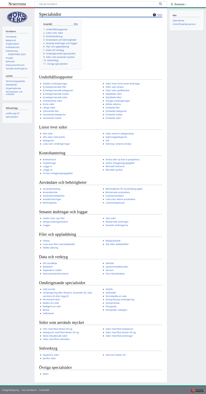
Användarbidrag (51, 188)
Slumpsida (111, 306)
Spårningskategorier (116, 136)
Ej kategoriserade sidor (55, 97)
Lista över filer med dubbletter (59, 244)
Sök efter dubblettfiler (117, 244)
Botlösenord (49, 159)
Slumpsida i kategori (116, 309)
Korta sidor (48, 104)
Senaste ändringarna (117, 225)
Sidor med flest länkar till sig (121, 332)
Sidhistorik (48, 313)
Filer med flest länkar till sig (57, 328)
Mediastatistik (113, 240)
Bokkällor (48, 266)
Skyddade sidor (114, 93)
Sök (107, 140)
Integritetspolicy (10, 389)
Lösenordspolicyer (115, 202)
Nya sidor (111, 218)
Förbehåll (44, 389)
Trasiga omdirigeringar (118, 100)
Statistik (110, 263)
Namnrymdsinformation (56, 273)
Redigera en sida (52, 306)
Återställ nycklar (114, 169)
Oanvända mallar (52, 117)
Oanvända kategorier (54, 114)
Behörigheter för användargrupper (124, 188)
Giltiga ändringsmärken (55, 221)
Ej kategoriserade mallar (56, 93)
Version (110, 270)
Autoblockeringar (52, 199)
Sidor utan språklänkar (118, 90)
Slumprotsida (113, 302)
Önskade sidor (113, 117)
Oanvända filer (51, 110)
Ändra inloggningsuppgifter (120, 162)
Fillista (46, 240)
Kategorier (48, 140)
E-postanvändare (115, 195)
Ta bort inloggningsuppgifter (58, 173)
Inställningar (49, 162)
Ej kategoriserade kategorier (58, 90)
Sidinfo (109, 289)
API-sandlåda (50, 263)
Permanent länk (51, 299)
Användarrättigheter (54, 195)
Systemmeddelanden (117, 266)
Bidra (46, 373)
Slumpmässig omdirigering (120, 299)
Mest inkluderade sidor (55, 335)
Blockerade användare (118, 192)
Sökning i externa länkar (119, 143)
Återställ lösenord (115, 166)
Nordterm (17, 4)
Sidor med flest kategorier (119, 328)
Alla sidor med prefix (54, 136)
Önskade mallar (114, 114)
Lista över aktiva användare (120, 199)
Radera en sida (51, 302)
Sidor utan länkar (115, 86)
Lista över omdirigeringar (56, 143)
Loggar (46, 225)
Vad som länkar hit (115, 354)
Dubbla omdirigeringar (55, 83)
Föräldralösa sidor (52, 100)
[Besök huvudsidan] (17, 17)
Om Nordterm (29, 389)
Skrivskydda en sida (116, 296)
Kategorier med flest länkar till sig (61, 332)
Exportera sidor (51, 354)
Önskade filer (113, 107)
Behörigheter (50, 202)
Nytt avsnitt (49, 289)
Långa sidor (49, 107)
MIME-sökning (50, 247)
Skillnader (111, 292)
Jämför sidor (49, 358)
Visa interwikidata (115, 273)
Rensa (46, 309)
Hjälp (159, 14)
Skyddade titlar (114, 97)
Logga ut (47, 169)
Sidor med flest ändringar (119, 335)
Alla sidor (48, 133)
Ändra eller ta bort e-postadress (122, 159)
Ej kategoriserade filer (54, 86)
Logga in (47, 166)
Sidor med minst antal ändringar (123, 83)
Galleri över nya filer (54, 218)
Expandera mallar (52, 270)
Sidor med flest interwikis (56, 339)
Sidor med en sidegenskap (120, 133)
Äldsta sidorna (113, 104)
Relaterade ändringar (117, 221)
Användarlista (50, 192)
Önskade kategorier (116, 110)
